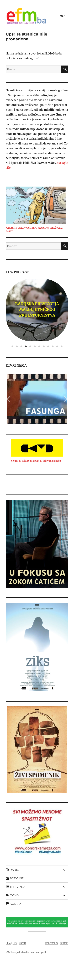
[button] (8, 399)
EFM (8, 943)
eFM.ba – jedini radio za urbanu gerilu (26, 952)
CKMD (22, 943)
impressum (51, 943)
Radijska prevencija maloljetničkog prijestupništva (37, 309)
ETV (15, 943)
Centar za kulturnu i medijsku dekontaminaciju (36, 460)
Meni (63, 15)
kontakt (64, 943)
